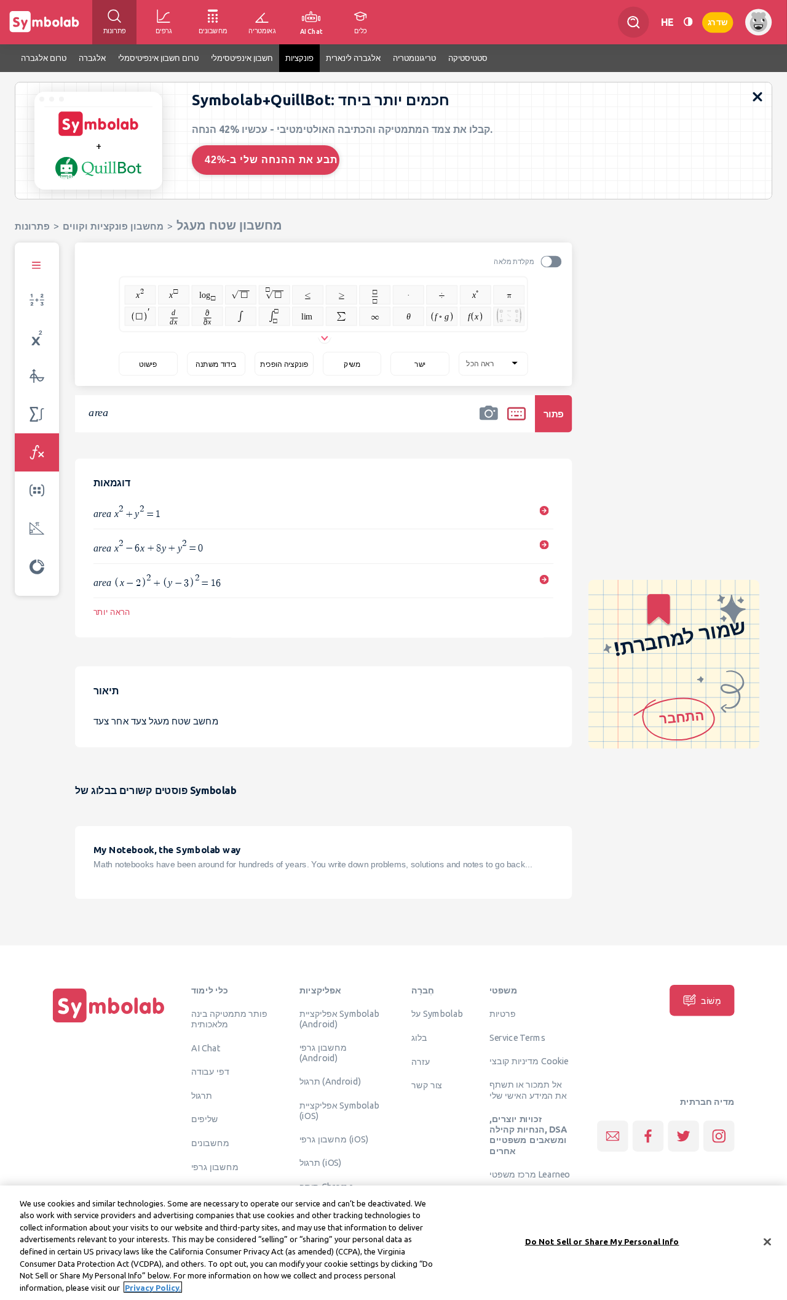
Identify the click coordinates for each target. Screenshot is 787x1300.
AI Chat (206, 1048)
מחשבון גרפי (215, 1166)
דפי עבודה (210, 1071)
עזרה (420, 1061)
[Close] (767, 1241)
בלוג (419, 1037)
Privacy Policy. (153, 1287)
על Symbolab (437, 1014)
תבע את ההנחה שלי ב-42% (271, 159)
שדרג (717, 21)
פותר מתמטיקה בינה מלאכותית (229, 1019)
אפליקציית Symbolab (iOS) (339, 1110)
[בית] (109, 1022)
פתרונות (32, 226)
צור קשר (426, 1085)
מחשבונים (210, 1142)
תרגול (201, 1095)
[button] (489, 421)
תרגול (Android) (330, 1081)
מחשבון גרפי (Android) (323, 1053)
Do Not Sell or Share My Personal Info (602, 1241)
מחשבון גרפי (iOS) (334, 1139)
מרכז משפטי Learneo (529, 1174)
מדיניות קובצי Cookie (529, 1060)
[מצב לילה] (688, 22)
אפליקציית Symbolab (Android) (339, 1019)
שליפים (204, 1119)
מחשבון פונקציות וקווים (113, 226)
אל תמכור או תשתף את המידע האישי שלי (528, 1090)
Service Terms (517, 1037)
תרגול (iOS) (320, 1163)
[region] (393, 1243)
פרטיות (502, 1014)
